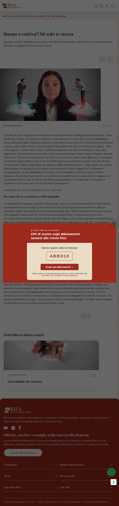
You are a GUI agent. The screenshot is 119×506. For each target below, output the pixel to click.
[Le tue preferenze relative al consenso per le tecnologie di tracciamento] (114, 482)
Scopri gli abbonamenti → (60, 267)
